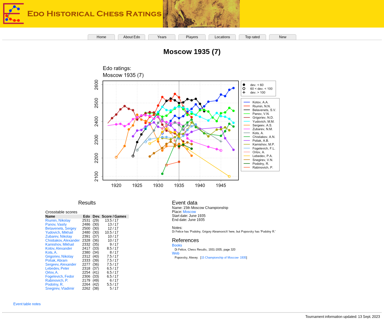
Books (177, 245)
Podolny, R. (54, 284)
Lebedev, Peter (57, 268)
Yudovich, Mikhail (59, 232)
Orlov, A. (51, 272)
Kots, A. (51, 252)
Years (161, 37)
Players (192, 37)
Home (101, 37)
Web (175, 253)
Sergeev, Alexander (60, 264)
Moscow (189, 212)
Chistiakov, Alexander (62, 240)
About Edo (131, 37)
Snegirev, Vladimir (59, 288)
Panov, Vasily (56, 224)
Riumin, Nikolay (57, 220)
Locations (222, 37)
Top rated (252, 37)
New (282, 37)
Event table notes (27, 304)
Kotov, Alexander (58, 248)
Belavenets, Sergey (60, 228)
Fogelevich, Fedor (59, 276)
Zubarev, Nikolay (58, 236)
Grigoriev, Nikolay (59, 256)
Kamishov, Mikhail (59, 244)
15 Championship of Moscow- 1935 (223, 257)
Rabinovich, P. (56, 280)
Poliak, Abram (56, 260)
